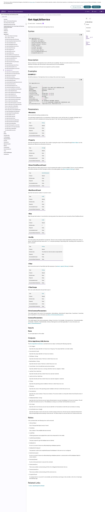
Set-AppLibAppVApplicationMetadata (12, 111)
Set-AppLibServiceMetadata (10, 128)
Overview (5, 19)
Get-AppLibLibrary (8, 63)
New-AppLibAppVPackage (10, 80)
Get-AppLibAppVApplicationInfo (11, 44)
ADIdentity (6, 30)
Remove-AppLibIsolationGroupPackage (12, 99)
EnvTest (5, 140)
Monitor (5, 145)
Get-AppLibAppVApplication (10, 42)
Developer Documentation (15, 11)
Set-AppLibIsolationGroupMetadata (12, 119)
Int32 (43, 196)
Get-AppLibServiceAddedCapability (12, 71)
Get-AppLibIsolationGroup (10, 59)
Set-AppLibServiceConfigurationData (12, 126)
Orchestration (6, 147)
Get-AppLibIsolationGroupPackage (12, 61)
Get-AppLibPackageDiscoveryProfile (12, 68)
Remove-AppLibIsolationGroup (11, 95)
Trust (5, 150)
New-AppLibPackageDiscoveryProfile (12, 87)
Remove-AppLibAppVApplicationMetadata (13, 89)
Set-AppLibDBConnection (10, 114)
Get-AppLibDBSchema (9, 53)
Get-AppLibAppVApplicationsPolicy (12, 46)
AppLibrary (6, 34)
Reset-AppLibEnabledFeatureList (11, 107)
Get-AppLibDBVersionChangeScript (12, 54)
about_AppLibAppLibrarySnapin (11, 35)
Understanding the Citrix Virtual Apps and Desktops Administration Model (14, 27)
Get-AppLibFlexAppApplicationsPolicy (12, 56)
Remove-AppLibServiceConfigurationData (13, 104)
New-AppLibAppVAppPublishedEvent (12, 78)
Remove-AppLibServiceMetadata (11, 106)
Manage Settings (77, 7)
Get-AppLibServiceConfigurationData (12, 73)
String (43, 122)
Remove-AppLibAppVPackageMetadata (13, 92)
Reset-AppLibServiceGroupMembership (12, 109)
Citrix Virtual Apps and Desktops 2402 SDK (53, 14)
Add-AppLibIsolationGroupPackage (12, 39)
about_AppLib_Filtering (9, 37)
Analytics (5, 32)
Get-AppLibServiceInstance (10, 75)
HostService (6, 142)
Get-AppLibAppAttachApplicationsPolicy (13, 41)
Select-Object (75, 142)
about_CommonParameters (34, 323)
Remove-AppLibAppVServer (10, 94)
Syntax (87, 24)
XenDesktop (6, 154)
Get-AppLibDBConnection (10, 51)
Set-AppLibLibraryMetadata (10, 123)
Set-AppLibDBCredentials (10, 116)
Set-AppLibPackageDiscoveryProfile (12, 125)
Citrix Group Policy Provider (9, 22)
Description (88, 27)
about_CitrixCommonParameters (10, 21)
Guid (43, 293)
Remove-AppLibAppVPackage (11, 90)
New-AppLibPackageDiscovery (11, 85)
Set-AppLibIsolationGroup (10, 118)
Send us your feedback (88, 43)
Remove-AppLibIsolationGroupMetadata (13, 97)
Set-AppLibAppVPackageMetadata (12, 113)
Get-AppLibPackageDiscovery (11, 66)
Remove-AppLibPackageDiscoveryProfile (13, 102)
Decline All (96, 7)
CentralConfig (6, 135)
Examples (6, 29)
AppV (5, 131)
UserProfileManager (8, 152)
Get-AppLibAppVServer (9, 49)
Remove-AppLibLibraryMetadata (11, 101)
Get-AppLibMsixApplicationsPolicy (12, 65)
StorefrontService (7, 149)
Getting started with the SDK (9, 24)
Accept (87, 7)
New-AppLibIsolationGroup (10, 83)
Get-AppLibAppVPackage (10, 47)
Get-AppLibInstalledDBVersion (11, 58)
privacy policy (32, 2)
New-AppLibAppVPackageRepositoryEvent (13, 82)
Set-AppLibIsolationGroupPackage (12, 121)
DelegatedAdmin (7, 138)
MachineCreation (7, 143)
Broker (5, 133)
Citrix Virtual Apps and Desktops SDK (37, 14)
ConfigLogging (7, 137)
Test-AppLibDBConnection (10, 130)
